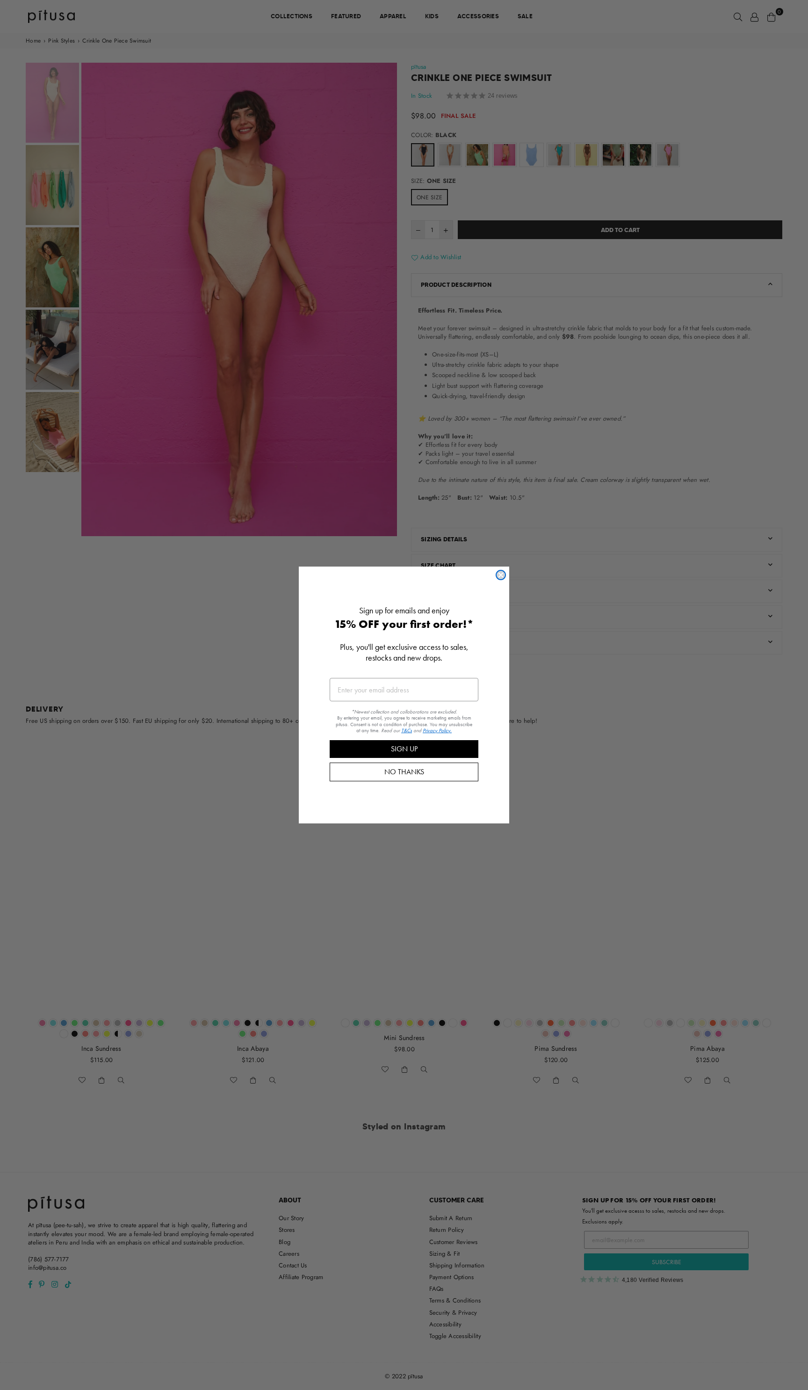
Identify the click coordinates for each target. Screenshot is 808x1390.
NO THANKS (404, 772)
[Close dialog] (500, 575)
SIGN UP (404, 749)
